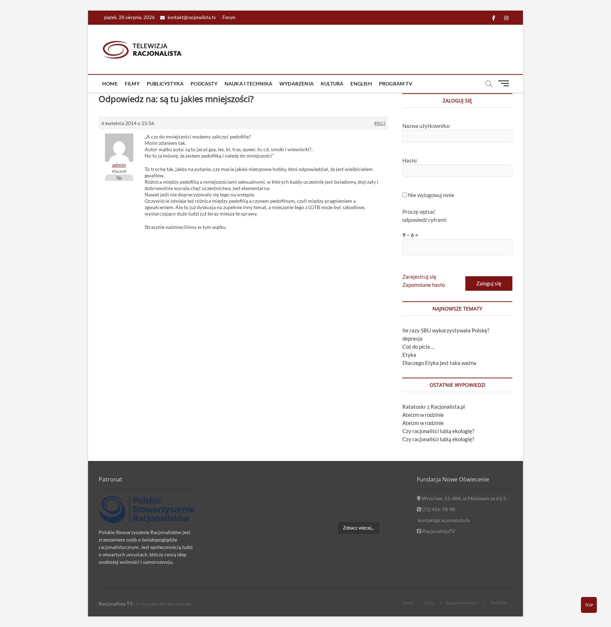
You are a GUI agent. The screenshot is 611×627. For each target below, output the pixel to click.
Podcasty (204, 84)
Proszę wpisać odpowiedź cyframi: (424, 215)
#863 (379, 123)
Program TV (395, 84)
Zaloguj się (488, 283)
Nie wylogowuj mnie (431, 195)
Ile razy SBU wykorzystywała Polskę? (445, 330)
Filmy (132, 84)
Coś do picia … (418, 346)
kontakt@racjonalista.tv (191, 17)
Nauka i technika (248, 84)
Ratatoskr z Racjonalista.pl (433, 406)
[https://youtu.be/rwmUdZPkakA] (325, 488)
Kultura (332, 84)
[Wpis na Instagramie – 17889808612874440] (358, 488)
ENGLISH (361, 84)
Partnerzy (498, 602)
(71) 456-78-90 (438, 509)
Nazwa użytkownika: (426, 126)
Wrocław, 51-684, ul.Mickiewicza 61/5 (463, 498)
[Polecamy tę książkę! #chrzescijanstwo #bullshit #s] (325, 507)
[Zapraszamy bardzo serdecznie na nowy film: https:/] (358, 507)
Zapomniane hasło (423, 285)
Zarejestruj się (419, 276)
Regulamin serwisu (462, 603)
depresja (412, 338)
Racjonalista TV (116, 604)
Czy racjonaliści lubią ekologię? (438, 431)
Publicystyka (165, 84)
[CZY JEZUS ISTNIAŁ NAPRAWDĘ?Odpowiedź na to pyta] (391, 488)
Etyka (409, 354)
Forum (228, 17)
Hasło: (410, 160)
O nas (430, 603)
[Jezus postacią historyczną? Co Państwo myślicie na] (391, 507)
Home (110, 84)
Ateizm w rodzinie (423, 415)
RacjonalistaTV (438, 531)
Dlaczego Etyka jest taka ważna (439, 363)
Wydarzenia (296, 84)
